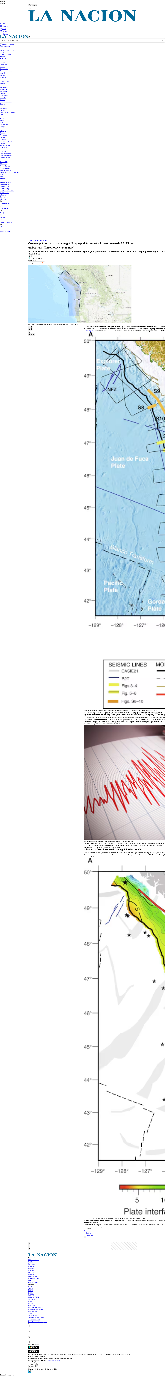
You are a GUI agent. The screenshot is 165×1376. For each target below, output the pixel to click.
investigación (90, 331)
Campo (2, 67)
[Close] (29, 1243)
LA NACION (32, 240)
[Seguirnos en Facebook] (29, 1326)
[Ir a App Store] (33, 1352)
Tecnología (3, 135)
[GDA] (33, 1367)
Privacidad (57, 1361)
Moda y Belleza (5, 145)
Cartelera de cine (5, 154)
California (89, 1233)
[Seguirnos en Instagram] (29, 1337)
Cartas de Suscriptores (7, 112)
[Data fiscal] (29, 1373)
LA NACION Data (5, 54)
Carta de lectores (5, 170)
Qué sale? (3, 151)
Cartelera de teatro (6, 156)
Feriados (3, 139)
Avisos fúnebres (5, 166)
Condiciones (50, 1361)
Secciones (5, 26)
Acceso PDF (3, 162)
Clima (2, 52)
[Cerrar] (29, 37)
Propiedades (4, 69)
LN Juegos (3, 131)
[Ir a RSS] (29, 1342)
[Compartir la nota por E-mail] (33, 334)
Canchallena (4, 125)
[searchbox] (81, 40)
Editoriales (3, 108)
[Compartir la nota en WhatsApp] (31, 329)
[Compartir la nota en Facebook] (29, 334)
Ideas (2, 176)
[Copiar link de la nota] (29, 332)
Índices (2, 75)
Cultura (2, 94)
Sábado (2, 174)
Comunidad (4, 96)
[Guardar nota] (29, 327)
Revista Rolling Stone (7, 191)
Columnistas (4, 110)
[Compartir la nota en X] (31, 334)
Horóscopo (3, 137)
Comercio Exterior (6, 71)
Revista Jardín (4, 193)
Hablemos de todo (6, 102)
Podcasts (3, 143)
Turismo (2, 133)
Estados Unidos (5, 81)
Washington (90, 1235)
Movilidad (3, 73)
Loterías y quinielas (6, 141)
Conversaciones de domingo (9, 172)
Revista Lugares (5, 187)
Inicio (4, 24)
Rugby (2, 120)
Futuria (2, 63)
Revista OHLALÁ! (5, 182)
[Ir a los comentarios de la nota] (31, 327)
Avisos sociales (5, 168)
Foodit (4, 29)
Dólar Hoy (3, 65)
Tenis (1, 123)
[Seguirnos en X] (29, 1332)
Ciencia (2, 100)
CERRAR (2, 1)
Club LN (4, 31)
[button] (82, 134)
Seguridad (3, 89)
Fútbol (2, 118)
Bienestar (3, 98)
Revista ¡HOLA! (4, 185)
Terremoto (87, 1231)
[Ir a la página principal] (82, 21)
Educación (3, 92)
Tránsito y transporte (7, 50)
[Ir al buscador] (30, 8)
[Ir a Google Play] (33, 1348)
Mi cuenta (5, 34)
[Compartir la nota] (29, 329)
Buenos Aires (4, 87)
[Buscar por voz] (162, 40)
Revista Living (4, 189)
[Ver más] (85, 1237)
